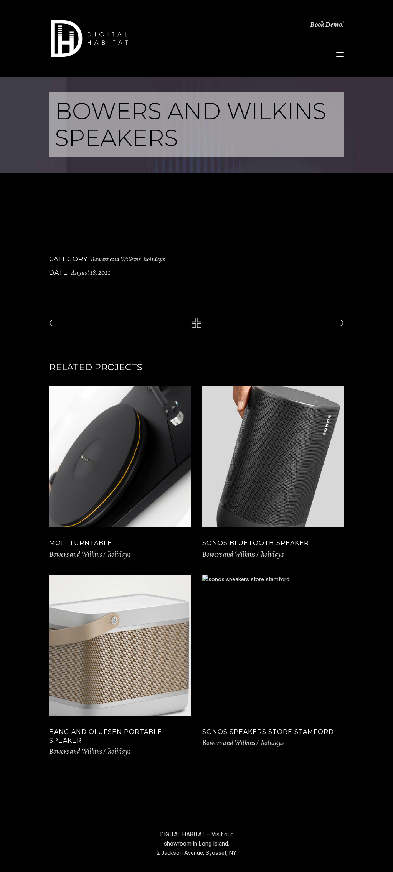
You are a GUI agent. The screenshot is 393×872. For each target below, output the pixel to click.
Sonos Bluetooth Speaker (255, 543)
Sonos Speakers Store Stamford (268, 731)
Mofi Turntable (80, 543)
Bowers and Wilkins (116, 259)
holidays (154, 259)
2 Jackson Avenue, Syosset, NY (196, 852)
